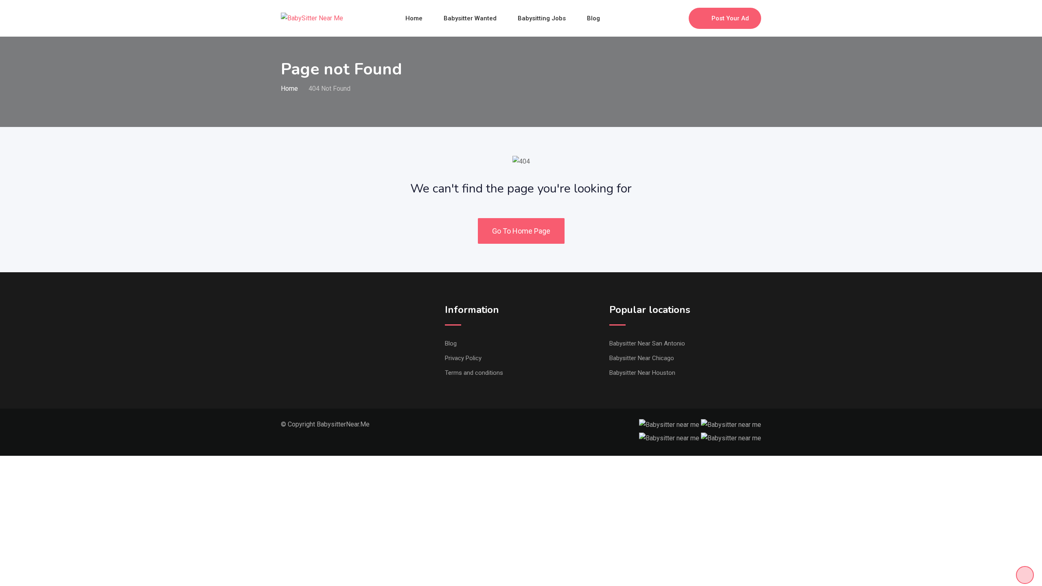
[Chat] (665, 18)
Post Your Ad (730, 18)
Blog (593, 18)
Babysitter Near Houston (642, 372)
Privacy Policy (463, 358)
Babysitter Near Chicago (641, 358)
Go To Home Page (521, 231)
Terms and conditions (474, 372)
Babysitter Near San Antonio (647, 343)
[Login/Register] (678, 18)
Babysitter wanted (470, 18)
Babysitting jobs (542, 18)
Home (413, 18)
